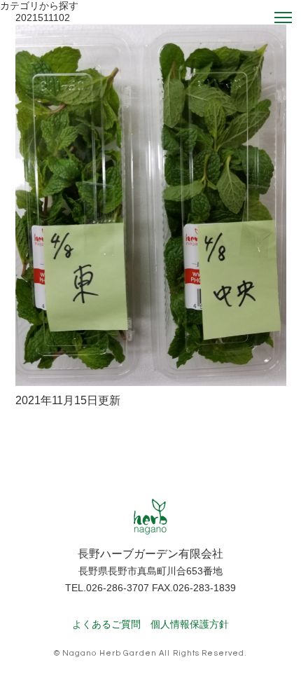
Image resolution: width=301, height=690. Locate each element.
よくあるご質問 (106, 624)
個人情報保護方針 (189, 624)
